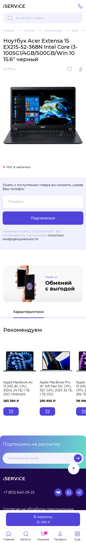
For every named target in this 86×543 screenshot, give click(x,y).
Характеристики (28, 312)
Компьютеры (53, 30)
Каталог (29, 30)
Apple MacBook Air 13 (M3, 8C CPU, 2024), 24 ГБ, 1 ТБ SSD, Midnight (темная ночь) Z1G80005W (18, 392)
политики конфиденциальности (33, 237)
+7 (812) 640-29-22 (19, 492)
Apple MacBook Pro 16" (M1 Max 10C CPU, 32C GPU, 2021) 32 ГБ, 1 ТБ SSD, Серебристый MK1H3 (56, 392)
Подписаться (78, 458)
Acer (75, 30)
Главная (8, 30)
